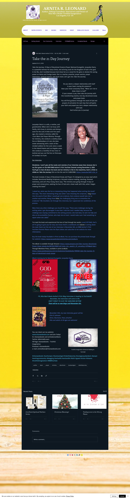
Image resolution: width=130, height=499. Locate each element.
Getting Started (35, 41)
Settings (114, 496)
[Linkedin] (77, 456)
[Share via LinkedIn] (42, 376)
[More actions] (97, 53)
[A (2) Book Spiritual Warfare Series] (36, 401)
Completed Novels (82, 41)
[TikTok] (79, 456)
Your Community (47, 41)
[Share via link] (46, 376)
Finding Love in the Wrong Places (92, 413)
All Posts (25, 41)
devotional (62, 365)
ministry (54, 365)
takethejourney (82, 365)
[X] (75, 456)
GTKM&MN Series (69, 41)
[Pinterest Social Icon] (72, 456)
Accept (122, 496)
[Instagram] (70, 456)
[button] (104, 41)
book (41, 365)
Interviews (58, 41)
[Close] (128, 496)
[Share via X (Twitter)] (37, 376)
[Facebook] (68, 456)
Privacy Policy (70, 496)
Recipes (93, 41)
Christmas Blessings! (61, 412)
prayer (47, 365)
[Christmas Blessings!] (65, 401)
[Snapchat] (82, 456)
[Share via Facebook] (33, 376)
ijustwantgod (71, 365)
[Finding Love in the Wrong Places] (93, 401)
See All (105, 391)
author (35, 365)
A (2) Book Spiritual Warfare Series (35, 413)
